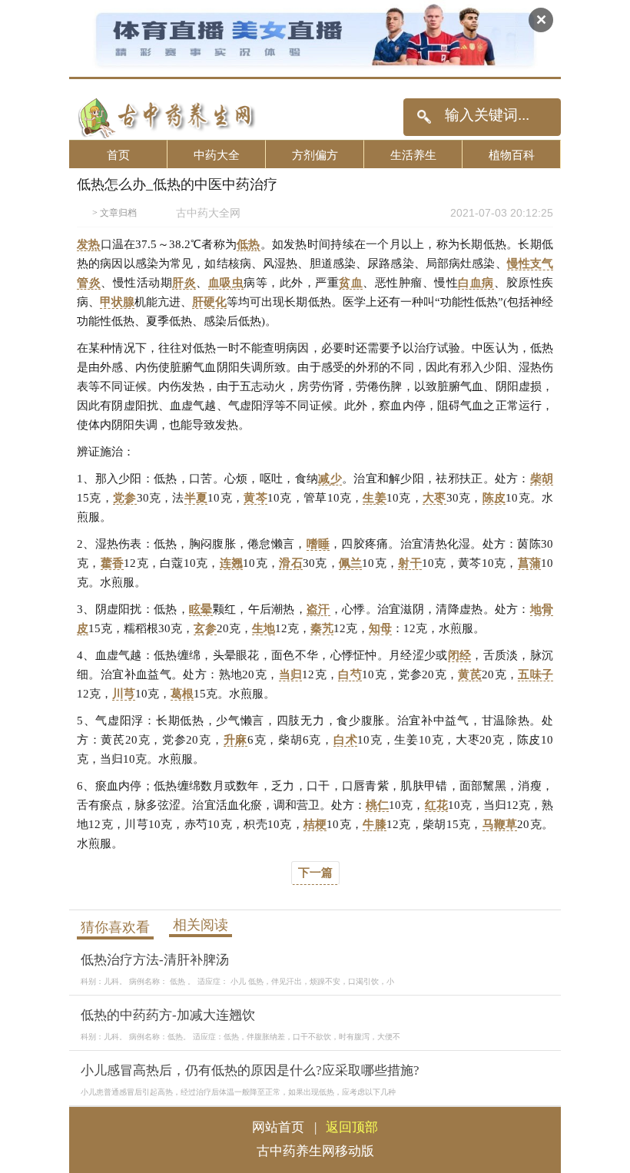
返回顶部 (352, 1127)
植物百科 (512, 154)
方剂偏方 (315, 154)
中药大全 (217, 154)
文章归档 (118, 212)
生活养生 (413, 154)
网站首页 (278, 1127)
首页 (118, 154)
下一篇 (315, 872)
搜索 (423, 117)
